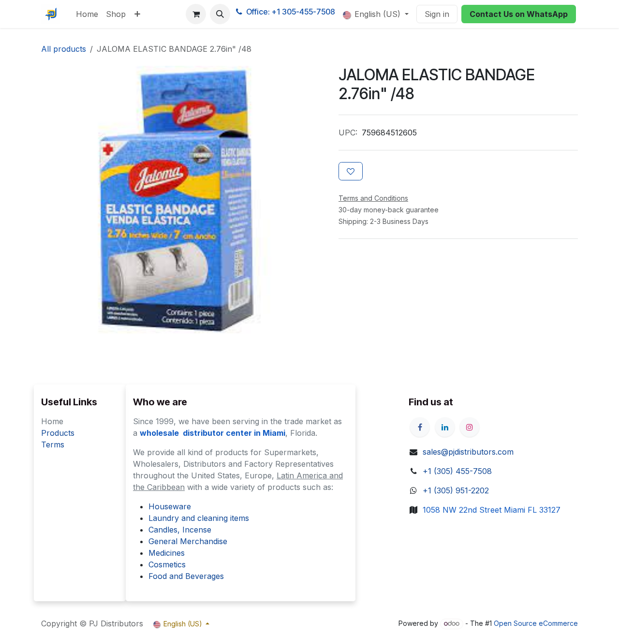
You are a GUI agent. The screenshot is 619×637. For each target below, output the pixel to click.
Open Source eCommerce (536, 623)
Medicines (166, 553)
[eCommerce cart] (196, 14)
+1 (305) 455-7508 (457, 471)
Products (57, 433)
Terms (52, 444)
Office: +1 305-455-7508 (290, 11)
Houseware (169, 506)
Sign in (437, 14)
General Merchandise (187, 541)
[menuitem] (87, 14)
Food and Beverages (186, 576)
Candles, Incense (179, 529)
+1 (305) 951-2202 (456, 490)
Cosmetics (167, 564)
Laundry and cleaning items (198, 518)
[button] (220, 14)
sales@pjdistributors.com (468, 452)
